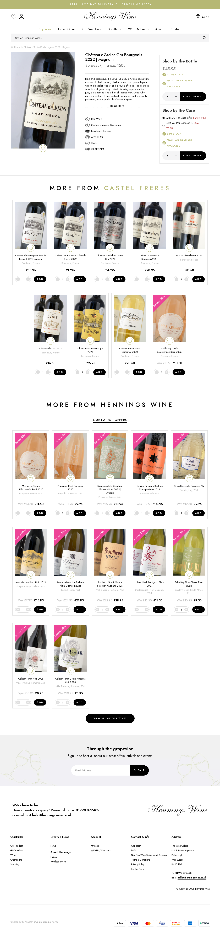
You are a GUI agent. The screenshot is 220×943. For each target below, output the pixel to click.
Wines (13, 855)
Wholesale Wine (58, 861)
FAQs (133, 850)
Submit (139, 770)
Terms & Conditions (140, 859)
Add (193, 96)
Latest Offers (66, 29)
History (54, 857)
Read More (117, 106)
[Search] (204, 38)
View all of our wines (110, 718)
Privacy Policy (137, 864)
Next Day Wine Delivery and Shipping (149, 855)
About (159, 29)
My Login (95, 845)
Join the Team (137, 869)
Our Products (16, 845)
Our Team (136, 845)
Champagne (16, 859)
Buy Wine (45, 29)
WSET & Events (138, 29)
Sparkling (14, 864)
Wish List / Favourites (101, 850)
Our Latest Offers (110, 420)
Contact (176, 29)
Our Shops (114, 29)
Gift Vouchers (91, 29)
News (53, 845)
